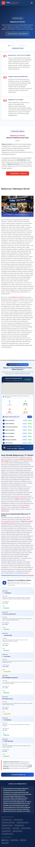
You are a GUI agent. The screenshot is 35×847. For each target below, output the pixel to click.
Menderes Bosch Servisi (7, 825)
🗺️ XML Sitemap (14, 840)
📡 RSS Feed (23, 840)
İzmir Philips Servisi (6, 828)
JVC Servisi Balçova (12, 567)
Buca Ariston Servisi (26, 828)
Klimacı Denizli (16, 828)
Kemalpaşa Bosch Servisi (7, 834)
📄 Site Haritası (5, 840)
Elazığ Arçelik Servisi (19, 825)
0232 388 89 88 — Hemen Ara (18, 173)
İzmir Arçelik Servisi (18, 819)
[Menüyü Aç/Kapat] (31, 3)
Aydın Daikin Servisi (6, 831)
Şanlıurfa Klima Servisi (7, 819)
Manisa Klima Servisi (17, 831)
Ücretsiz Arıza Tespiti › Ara (18, 774)
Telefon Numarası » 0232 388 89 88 (17, 33)
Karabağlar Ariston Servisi (22, 822)
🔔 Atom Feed (5, 843)
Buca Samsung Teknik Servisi (8, 822)
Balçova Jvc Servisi (18, 297)
